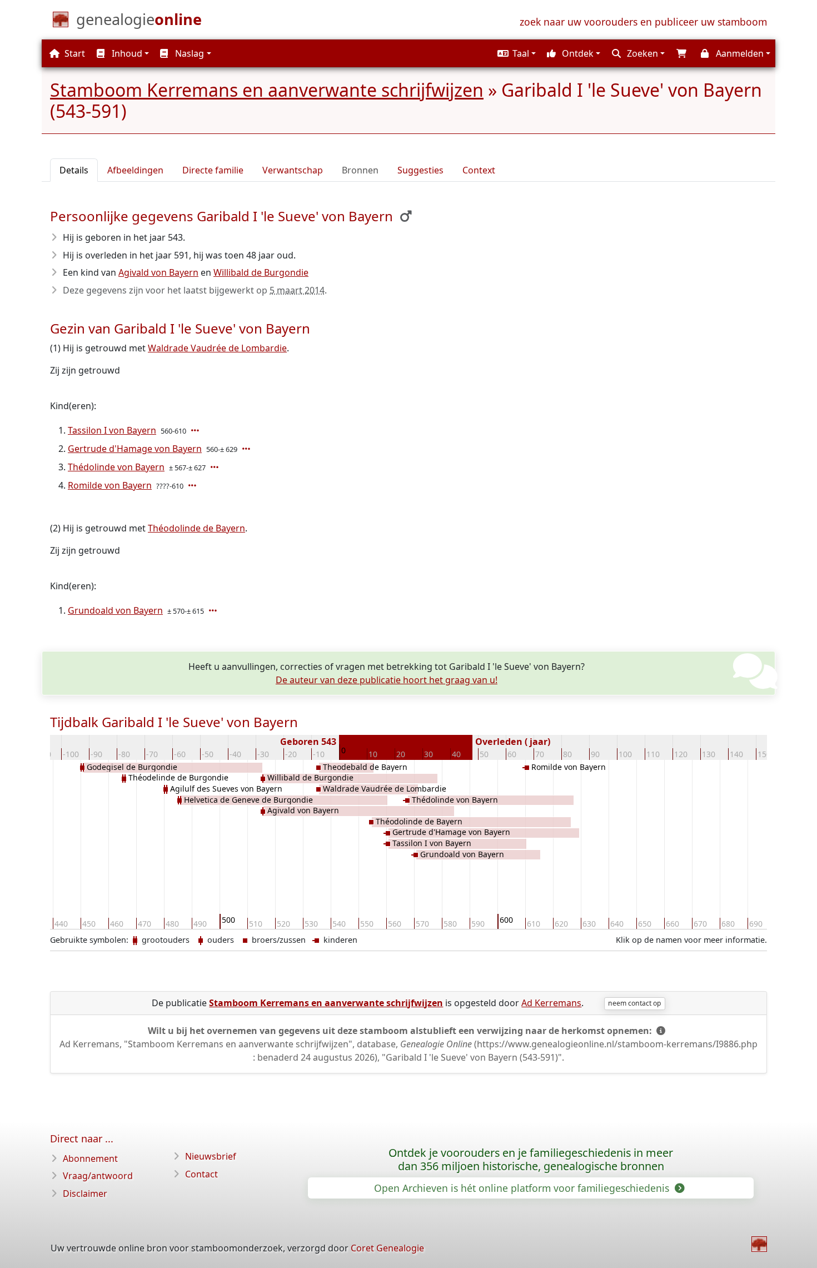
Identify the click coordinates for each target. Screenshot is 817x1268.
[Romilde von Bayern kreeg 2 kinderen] (193, 485)
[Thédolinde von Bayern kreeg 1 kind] (215, 467)
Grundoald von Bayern (115, 610)
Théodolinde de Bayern (196, 528)
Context (478, 170)
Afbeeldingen (135, 170)
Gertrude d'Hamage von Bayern (135, 448)
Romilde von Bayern (110, 485)
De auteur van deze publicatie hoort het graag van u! (386, 680)
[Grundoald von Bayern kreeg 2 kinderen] (214, 610)
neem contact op (634, 1003)
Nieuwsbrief (210, 1156)
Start (73, 53)
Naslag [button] (188, 53)
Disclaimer (85, 1193)
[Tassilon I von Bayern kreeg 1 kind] (196, 430)
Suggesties (420, 170)
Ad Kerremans (551, 1003)
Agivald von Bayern (158, 272)
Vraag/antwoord (98, 1176)
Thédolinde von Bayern (116, 467)
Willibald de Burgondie (260, 272)
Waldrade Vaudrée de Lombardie (217, 348)
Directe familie (212, 170)
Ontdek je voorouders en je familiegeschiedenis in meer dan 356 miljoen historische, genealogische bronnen (530, 1159)
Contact (201, 1174)
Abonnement (90, 1158)
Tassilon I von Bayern (112, 430)
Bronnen (360, 170)
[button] (515, 53)
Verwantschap (292, 170)
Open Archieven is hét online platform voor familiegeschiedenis (523, 1188)
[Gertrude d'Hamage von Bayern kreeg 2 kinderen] (247, 448)
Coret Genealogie (387, 1248)
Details (73, 170)
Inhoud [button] (125, 53)
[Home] (759, 1244)
